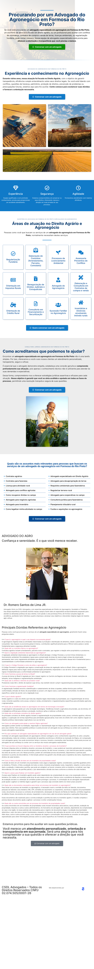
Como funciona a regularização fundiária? (19, 686)
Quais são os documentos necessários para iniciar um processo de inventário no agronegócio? (38, 785)
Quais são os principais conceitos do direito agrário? (23, 713)
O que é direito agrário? (13, 696)
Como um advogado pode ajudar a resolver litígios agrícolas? (26, 723)
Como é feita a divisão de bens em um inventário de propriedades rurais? (30, 760)
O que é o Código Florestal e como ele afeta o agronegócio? (26, 665)
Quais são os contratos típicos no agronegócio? (21, 648)
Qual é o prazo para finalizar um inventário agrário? (22, 773)
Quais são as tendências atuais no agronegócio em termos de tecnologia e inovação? (34, 707)
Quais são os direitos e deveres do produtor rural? (22, 681)
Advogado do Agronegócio (58, 287)
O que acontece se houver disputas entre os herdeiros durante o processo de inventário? (36, 746)
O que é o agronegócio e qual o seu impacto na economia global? (28, 639)
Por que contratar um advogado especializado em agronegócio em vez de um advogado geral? (38, 734)
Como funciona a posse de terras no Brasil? (20, 674)
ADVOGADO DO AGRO (17, 536)
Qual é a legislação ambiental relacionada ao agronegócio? (25, 653)
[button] (47, 639)
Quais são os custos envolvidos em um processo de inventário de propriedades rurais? (35, 803)
